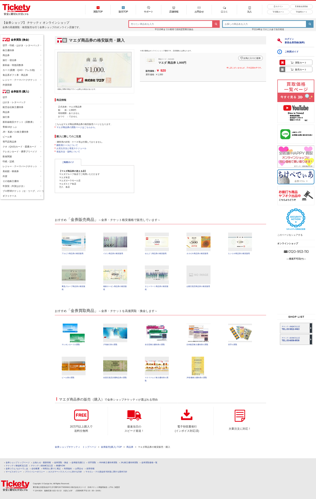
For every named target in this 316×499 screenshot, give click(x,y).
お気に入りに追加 (252, 58)
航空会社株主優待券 (13, 107)
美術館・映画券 (11, 171)
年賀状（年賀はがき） (14, 186)
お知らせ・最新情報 (42, 463)
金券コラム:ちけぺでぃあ (17, 469)
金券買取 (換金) (20, 39)
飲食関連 (7, 156)
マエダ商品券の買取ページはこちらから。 (76, 127)
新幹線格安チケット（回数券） (19, 122)
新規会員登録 (302, 6)
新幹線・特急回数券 (13, 65)
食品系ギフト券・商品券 (15, 75)
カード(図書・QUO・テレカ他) (19, 70)
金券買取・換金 (61, 463)
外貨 (5, 176)
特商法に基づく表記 (52, 469)
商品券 (6, 55)
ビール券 (7, 136)
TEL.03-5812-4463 (291, 328)
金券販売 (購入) (20, 91)
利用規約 (68, 469)
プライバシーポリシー (35, 472)
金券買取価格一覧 (149, 463)
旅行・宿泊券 (9, 60)
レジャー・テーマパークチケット (20, 80)
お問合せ (79, 469)
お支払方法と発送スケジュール (71, 148)
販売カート (302, 12)
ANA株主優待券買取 (108, 463)
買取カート (279, 12)
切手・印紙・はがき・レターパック (21, 45)
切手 (5, 97)
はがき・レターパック (14, 102)
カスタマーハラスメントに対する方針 (65, 472)
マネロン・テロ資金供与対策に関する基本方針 (106, 472)
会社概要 (35, 469)
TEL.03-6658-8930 (291, 339)
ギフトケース (9, 196)
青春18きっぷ (10, 127)
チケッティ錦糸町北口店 (42, 466)
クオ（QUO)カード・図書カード (19, 146)
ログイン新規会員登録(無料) (295, 41)
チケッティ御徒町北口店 (17, 466)
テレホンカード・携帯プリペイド (20, 151)
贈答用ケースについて (67, 145)
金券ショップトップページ (18, 463)
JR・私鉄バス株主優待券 (15, 132)
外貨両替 (7, 84)
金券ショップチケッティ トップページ (75, 447)
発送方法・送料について (68, 151)
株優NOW (60, 466)
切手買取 (92, 463)
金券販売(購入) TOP (111, 447)
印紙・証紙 (8, 161)
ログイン (279, 6)
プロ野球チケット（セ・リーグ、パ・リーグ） (23, 191)
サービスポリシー (14, 472)
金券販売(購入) (78, 463)
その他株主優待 (11, 181)
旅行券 (6, 117)
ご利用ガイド (68, 162)
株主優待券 (8, 50)
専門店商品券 (9, 141)
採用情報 (90, 469)
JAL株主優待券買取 (129, 463)
